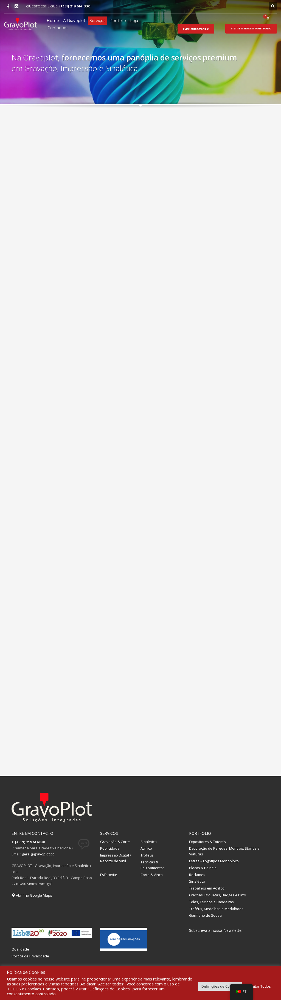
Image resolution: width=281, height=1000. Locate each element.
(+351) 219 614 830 (75, 6)
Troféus (147, 855)
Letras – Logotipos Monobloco (214, 860)
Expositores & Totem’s (207, 841)
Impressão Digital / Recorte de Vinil (115, 858)
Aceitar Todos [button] (259, 986)
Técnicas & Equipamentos (152, 865)
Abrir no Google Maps (33, 895)
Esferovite (108, 874)
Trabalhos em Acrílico (206, 888)
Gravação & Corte (115, 841)
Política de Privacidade (30, 956)
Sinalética (148, 841)
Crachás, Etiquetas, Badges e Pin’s (217, 895)
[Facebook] (8, 6)
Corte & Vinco (151, 874)
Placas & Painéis (203, 867)
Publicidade (110, 848)
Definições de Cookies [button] (220, 986)
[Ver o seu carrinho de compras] (267, 18)
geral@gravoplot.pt (38, 854)
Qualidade (20, 949)
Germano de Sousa (205, 915)
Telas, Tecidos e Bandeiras (211, 901)
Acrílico (146, 848)
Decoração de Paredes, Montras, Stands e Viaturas (224, 851)
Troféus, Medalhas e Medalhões (216, 908)
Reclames (197, 874)
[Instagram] (16, 6)
